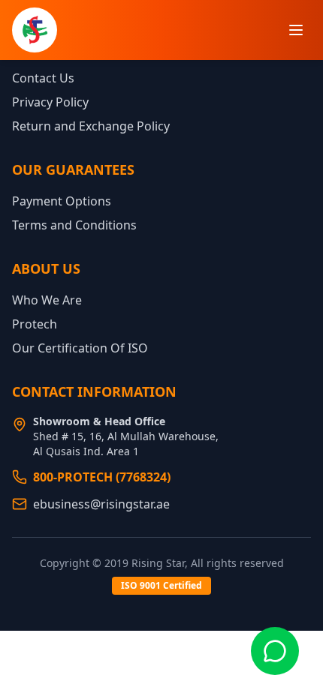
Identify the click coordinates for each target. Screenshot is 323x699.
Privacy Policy (50, 102)
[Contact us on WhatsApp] (275, 651)
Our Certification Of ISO (80, 348)
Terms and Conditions (74, 225)
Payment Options (61, 201)
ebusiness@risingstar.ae (101, 504)
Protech (34, 324)
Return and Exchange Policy (91, 126)
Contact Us (43, 78)
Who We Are (47, 300)
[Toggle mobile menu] (296, 30)
